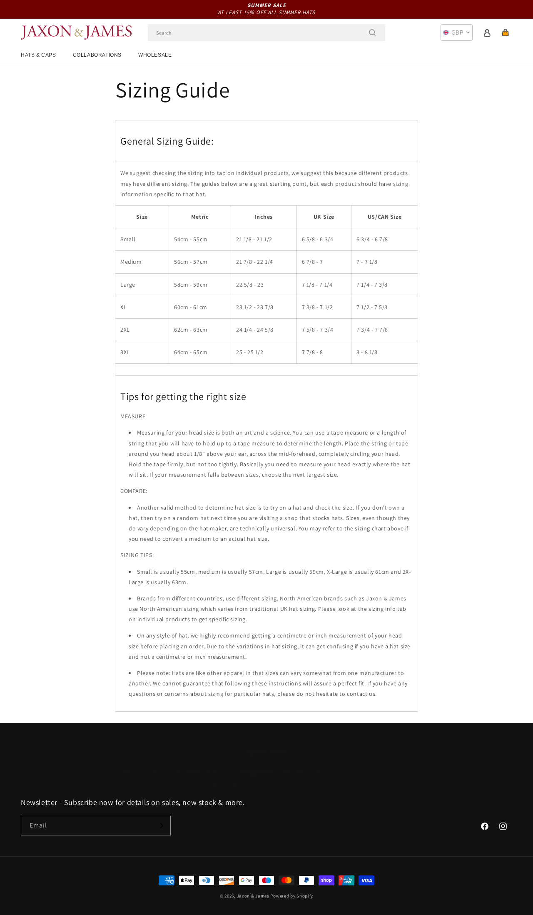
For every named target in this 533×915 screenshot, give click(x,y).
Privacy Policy (252, 777)
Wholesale (155, 55)
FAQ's (219, 777)
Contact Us (399, 763)
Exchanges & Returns (204, 763)
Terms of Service (300, 777)
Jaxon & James (253, 896)
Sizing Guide (256, 763)
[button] (505, 32)
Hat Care (292, 763)
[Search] (372, 32)
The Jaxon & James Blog (344, 763)
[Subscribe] (161, 825)
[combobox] (266, 32)
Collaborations (97, 55)
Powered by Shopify (291, 896)
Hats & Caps (38, 55)
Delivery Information (140, 763)
